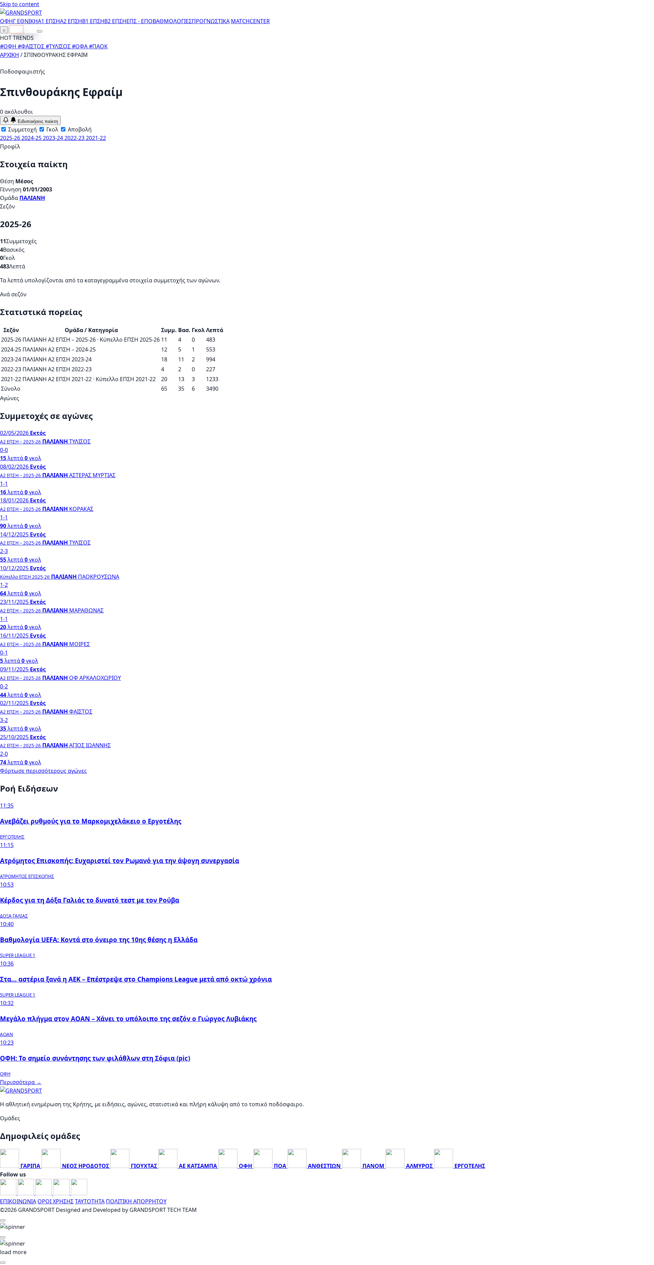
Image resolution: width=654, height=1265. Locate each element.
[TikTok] (79, 1193)
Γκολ (51, 129)
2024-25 (32, 138)
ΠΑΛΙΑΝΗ (32, 198)
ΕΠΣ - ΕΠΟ (139, 21)
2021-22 (96, 138)
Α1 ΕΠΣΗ (49, 21)
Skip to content (19, 4)
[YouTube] (44, 1193)
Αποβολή (79, 129)
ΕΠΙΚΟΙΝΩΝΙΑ (18, 1201)
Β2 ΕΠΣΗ (115, 21)
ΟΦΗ (6, 21)
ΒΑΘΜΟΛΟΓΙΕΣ (172, 21)
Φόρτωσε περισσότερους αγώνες (43, 771)
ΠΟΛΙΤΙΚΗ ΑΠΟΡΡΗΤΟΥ (136, 1201)
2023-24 (53, 138)
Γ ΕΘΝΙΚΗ (25, 21)
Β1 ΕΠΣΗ (93, 21)
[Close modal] (2, 1220)
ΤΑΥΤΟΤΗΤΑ (90, 1201)
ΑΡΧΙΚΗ (9, 55)
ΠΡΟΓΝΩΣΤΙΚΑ (211, 21)
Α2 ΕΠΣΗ (71, 21)
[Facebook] (9, 1193)
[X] (62, 1193)
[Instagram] (26, 1193)
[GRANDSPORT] (21, 12)
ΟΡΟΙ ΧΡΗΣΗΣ (55, 1201)
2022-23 (75, 138)
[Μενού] (39, 31)
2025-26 (10, 138)
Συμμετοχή (22, 129)
